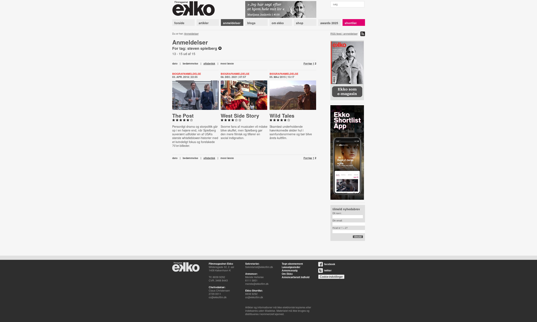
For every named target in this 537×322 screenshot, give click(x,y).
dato (174, 63)
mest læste (227, 63)
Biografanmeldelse (186, 73)
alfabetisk (209, 63)
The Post (183, 115)
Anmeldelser (191, 33)
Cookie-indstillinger (331, 276)
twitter (328, 270)
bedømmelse (190, 63)
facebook (329, 264)
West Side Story (240, 115)
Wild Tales (282, 115)
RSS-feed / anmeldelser (344, 33)
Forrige (308, 63)
